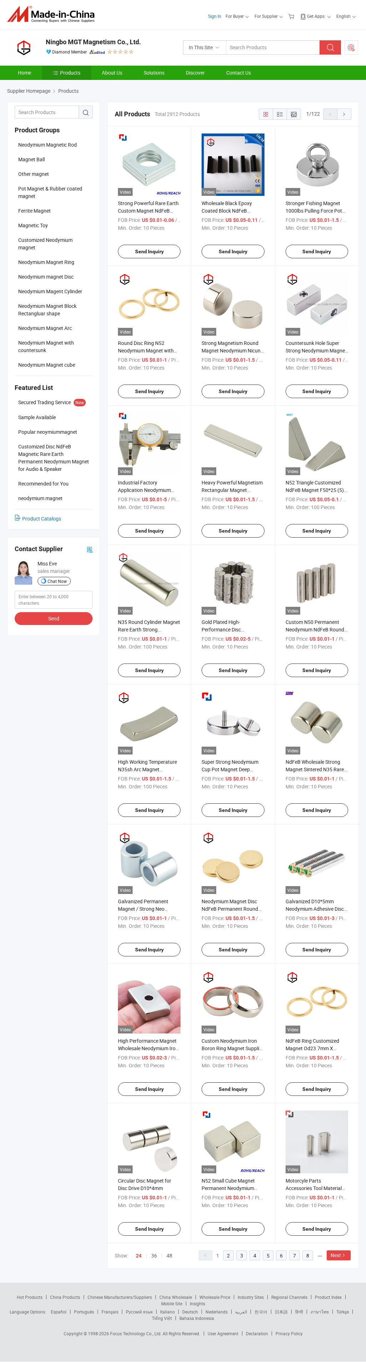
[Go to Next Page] (344, 114)
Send (53, 618)
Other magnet (33, 174)
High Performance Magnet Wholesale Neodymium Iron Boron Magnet (148, 1048)
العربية (241, 1312)
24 (139, 1256)
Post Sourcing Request (351, 47)
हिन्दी (299, 1312)
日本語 (281, 1312)
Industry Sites (251, 1297)
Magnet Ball (31, 159)
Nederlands (217, 1312)
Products (70, 72)
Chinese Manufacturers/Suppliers (120, 1297)
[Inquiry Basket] (292, 16)
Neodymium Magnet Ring (46, 262)
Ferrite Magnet (34, 210)
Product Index (328, 1297)
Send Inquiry (149, 251)
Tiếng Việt (162, 1318)
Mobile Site (171, 1303)
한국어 (260, 1312)
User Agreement (223, 1333)
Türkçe (342, 1312)
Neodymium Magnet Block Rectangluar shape (47, 310)
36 (154, 1255)
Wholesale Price (214, 1297)
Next (336, 1255)
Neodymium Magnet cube (46, 364)
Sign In (214, 16)
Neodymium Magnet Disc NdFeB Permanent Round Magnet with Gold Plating (230, 909)
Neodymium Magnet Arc (45, 328)
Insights (197, 1303)
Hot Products (30, 1297)
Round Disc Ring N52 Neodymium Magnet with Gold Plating (146, 350)
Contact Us (238, 72)
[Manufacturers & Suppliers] (53, 14)
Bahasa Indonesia (196, 1318)
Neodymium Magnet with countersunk (46, 346)
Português (84, 1312)
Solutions (154, 72)
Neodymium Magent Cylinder (50, 291)
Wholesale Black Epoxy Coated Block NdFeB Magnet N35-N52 (227, 211)
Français (110, 1312)
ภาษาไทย (320, 1312)
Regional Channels (289, 1297)
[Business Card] (90, 549)
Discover (195, 72)
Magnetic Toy (33, 225)
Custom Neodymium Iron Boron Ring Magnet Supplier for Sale (232, 1048)
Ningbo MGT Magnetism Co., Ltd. (93, 42)
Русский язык (139, 1312)
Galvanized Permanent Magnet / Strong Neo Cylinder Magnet (143, 909)
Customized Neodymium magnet (45, 244)
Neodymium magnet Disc (46, 276)
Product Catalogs (41, 518)
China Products (65, 1297)
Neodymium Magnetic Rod (47, 144)
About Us (112, 72)
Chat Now (57, 581)
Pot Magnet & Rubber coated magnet (50, 192)
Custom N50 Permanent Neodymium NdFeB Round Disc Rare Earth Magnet (315, 629)
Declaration (257, 1333)
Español (58, 1312)
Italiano (167, 1312)
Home (24, 72)
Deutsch (190, 1312)
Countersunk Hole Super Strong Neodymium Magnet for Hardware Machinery (316, 350)
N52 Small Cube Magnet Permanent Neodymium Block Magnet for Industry (230, 1188)
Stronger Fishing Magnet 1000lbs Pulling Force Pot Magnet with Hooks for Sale (316, 211)
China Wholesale (175, 1297)
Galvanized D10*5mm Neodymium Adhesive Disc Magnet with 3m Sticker (315, 909)
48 (169, 1255)
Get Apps (316, 16)
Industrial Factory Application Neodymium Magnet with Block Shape (146, 490)
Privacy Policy (289, 1333)
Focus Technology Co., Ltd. (136, 1333)
